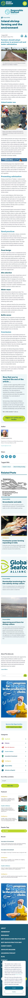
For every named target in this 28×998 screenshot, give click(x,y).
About (3, 928)
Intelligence (4, 796)
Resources (5, 935)
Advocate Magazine (8, 949)
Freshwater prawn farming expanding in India (13, 542)
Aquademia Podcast (8, 953)
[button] (22, 36)
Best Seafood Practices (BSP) (11, 942)
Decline (14, 991)
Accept (14, 988)
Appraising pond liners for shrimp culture (13, 623)
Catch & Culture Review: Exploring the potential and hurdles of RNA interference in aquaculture (8, 809)
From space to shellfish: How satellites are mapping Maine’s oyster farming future (8, 799)
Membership (5, 932)
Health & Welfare (5, 806)
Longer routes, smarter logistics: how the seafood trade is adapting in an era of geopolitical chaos (9, 819)
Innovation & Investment (7, 841)
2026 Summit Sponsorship (14, 727)
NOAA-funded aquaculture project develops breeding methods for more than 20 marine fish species (13, 844)
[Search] (25, 675)
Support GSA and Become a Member (14, 418)
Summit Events (6, 946)
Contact (4, 960)
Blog (3, 956)
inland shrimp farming (19, 466)
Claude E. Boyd (6, 466)
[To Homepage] (7, 3)
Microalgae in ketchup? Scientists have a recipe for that (13, 852)
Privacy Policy (18, 974)
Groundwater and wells (12, 502)
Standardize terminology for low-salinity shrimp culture (14, 582)
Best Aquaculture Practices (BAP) (13, 939)
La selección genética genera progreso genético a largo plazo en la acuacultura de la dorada (14, 877)
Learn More (4, 669)
